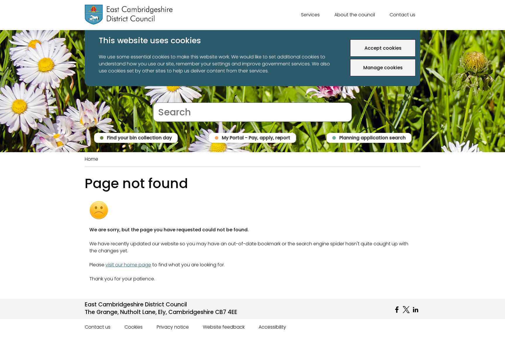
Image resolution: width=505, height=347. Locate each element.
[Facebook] (397, 309)
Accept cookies (383, 48)
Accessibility (272, 327)
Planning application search (372, 137)
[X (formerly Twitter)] (406, 309)
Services (310, 14)
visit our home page (128, 264)
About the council (354, 14)
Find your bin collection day (139, 137)
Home (91, 159)
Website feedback (224, 327)
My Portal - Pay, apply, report (256, 137)
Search (161, 99)
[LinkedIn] (415, 309)
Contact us (402, 14)
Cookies (133, 327)
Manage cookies (383, 67)
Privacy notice (173, 327)
